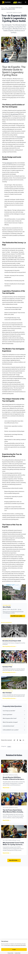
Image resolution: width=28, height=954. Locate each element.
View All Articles (13, 860)
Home (2, 7)
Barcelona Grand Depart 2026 (12, 641)
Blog (6, 7)
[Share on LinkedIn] (20, 740)
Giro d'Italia (5, 116)
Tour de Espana (21, 136)
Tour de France (14, 114)
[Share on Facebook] (17, 740)
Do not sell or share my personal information (15, 945)
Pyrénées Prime (7, 667)
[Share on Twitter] (14, 740)
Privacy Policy (10, 952)
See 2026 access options (16, 616)
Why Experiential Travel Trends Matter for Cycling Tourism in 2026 (13, 844)
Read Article (6, 787)
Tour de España (8, 163)
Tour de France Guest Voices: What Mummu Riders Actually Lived (13, 812)
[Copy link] (23, 740)
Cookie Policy (17, 952)
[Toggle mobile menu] (25, 2)
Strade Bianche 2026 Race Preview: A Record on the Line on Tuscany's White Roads (13, 779)
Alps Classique (7, 692)
